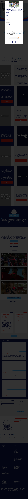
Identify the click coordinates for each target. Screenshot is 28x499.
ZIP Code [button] (7, 18)
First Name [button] (7, 12)
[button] (14, 32)
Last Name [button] (7, 15)
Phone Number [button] (8, 24)
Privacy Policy (18, 33)
